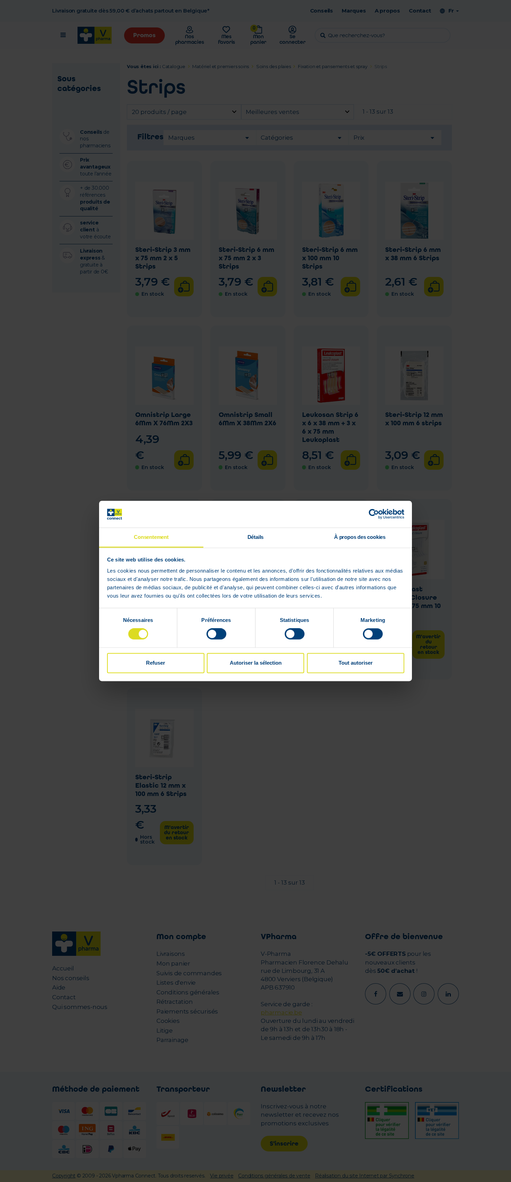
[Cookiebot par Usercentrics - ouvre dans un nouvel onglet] (373, 514)
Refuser (155, 663)
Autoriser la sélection (256, 663)
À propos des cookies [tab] (360, 537)
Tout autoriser (356, 663)
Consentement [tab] (151, 537)
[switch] (216, 634)
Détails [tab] (256, 537)
